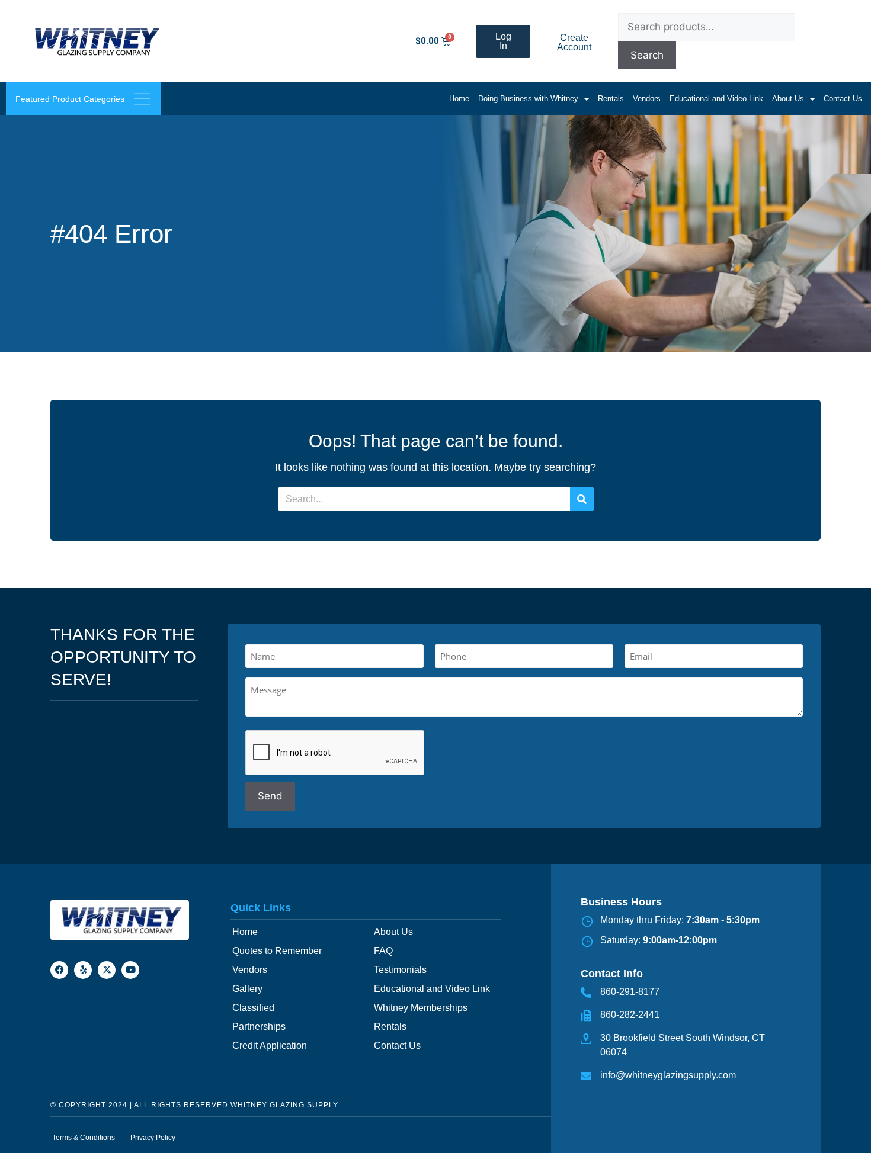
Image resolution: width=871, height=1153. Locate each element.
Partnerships (259, 1027)
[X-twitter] (107, 970)
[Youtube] (130, 970)
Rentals (611, 98)
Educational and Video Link (716, 98)
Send (270, 796)
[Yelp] (83, 970)
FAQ (383, 951)
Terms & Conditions (83, 1137)
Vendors (647, 98)
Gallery (247, 989)
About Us (788, 98)
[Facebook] (59, 970)
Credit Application (269, 1045)
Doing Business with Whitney (528, 98)
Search (647, 55)
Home (459, 98)
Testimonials (400, 970)
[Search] (582, 499)
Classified (253, 1008)
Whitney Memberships (420, 1008)
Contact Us (843, 98)
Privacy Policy (152, 1137)
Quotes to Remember (277, 951)
